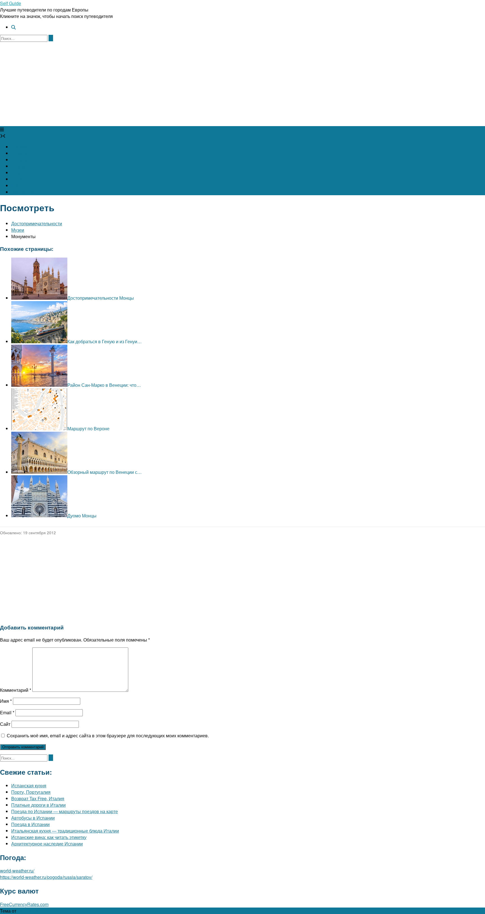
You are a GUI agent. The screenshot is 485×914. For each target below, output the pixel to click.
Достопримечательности (36, 223)
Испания (20, 159)
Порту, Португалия (31, 792)
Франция (20, 172)
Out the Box (29, 911)
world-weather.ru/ (17, 870)
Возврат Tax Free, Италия (37, 798)
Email (7, 712)
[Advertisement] (242, 84)
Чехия (17, 179)
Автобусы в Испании (33, 818)
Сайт (5, 724)
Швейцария (23, 185)
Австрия (20, 147)
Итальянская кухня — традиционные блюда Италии (65, 830)
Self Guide (10, 3)
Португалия (23, 192)
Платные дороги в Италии (38, 805)
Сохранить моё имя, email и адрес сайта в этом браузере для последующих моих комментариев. (108, 735)
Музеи (17, 230)
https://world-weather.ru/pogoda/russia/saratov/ (46, 877)
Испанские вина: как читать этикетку (48, 837)
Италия (19, 166)
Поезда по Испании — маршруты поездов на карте (64, 811)
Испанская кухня (28, 785)
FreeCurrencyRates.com (24, 904)
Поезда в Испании (30, 824)
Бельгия (19, 153)
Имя (6, 701)
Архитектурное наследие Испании (47, 843)
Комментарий (15, 690)
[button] (2, 129)
